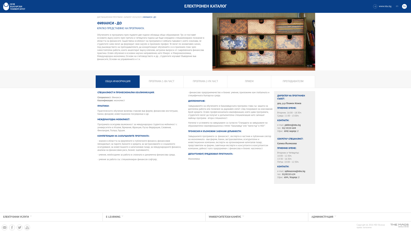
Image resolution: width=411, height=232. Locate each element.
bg (404, 6)
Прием (249, 81)
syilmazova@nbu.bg (295, 171)
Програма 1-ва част (161, 81)
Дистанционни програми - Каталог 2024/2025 (119, 17)
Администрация (322, 217)
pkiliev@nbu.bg (293, 125)
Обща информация (117, 81)
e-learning (113, 217)
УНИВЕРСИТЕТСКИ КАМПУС (225, 217)
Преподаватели (293, 81)
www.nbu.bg (382, 6)
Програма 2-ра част (205, 81)
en (397, 6)
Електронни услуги (16, 217)
